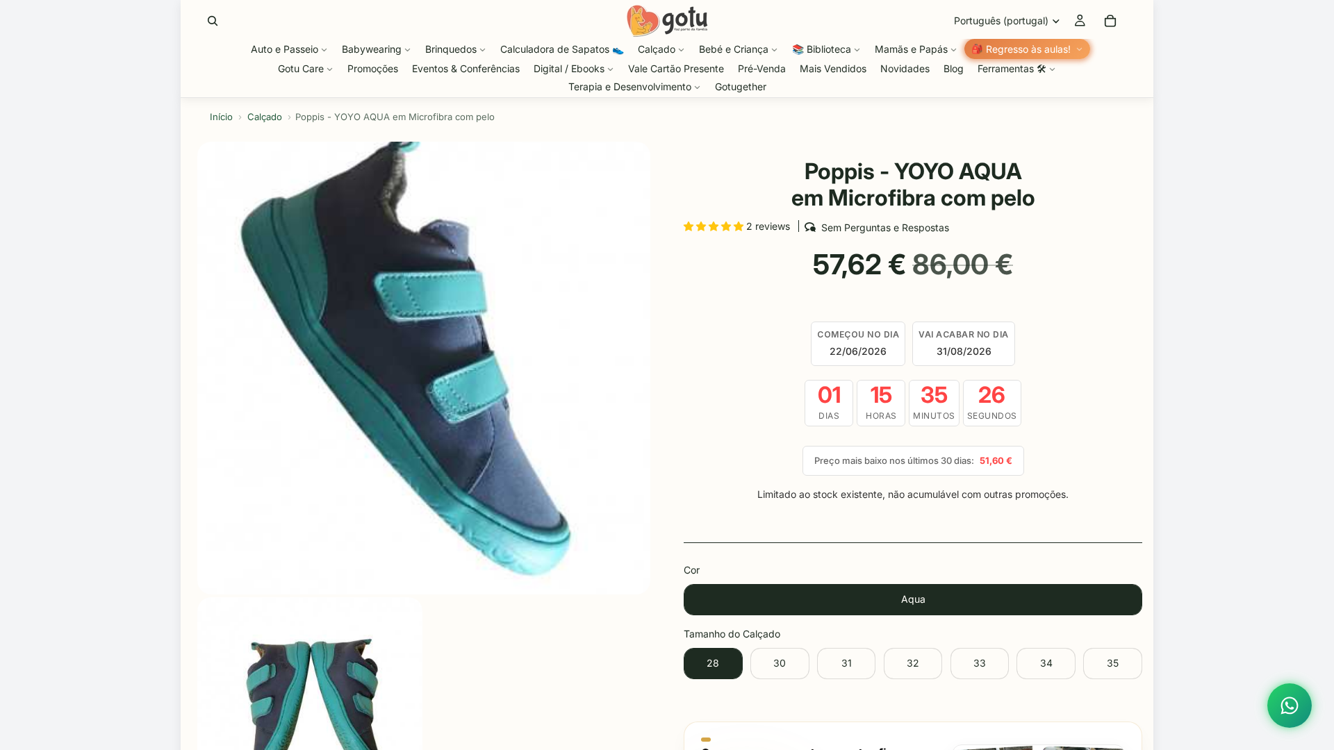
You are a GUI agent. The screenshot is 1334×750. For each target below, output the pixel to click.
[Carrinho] (1110, 21)
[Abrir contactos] (1289, 705)
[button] (715, 226)
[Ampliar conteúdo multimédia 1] (423, 368)
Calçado (264, 116)
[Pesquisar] (212, 21)
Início (221, 116)
